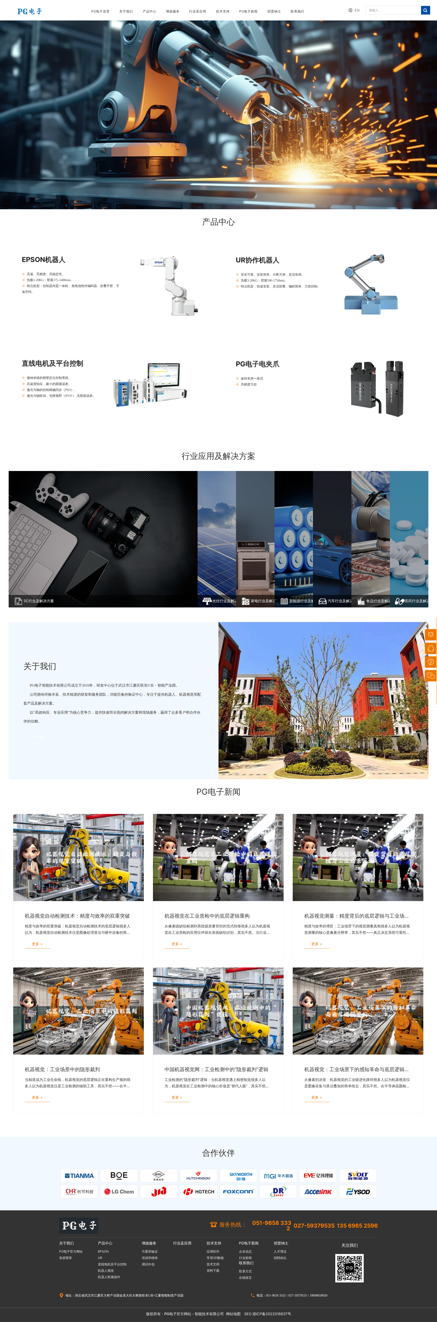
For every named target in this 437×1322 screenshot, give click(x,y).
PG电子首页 (100, 11)
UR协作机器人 (257, 260)
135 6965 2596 (357, 1226)
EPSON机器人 (44, 259)
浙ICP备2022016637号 (271, 1314)
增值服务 (173, 11)
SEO (248, 1314)
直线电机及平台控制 (52, 363)
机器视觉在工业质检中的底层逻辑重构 (207, 916)
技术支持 (223, 11)
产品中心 (149, 11)
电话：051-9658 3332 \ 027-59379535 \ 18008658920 (292, 1295)
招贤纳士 (274, 11)
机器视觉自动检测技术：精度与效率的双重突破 (77, 916)
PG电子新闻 (248, 11)
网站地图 (233, 1314)
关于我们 (126, 11)
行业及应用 (197, 11)
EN (357, 10)
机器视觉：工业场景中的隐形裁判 (62, 1069)
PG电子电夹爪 (257, 364)
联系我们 (297, 11)
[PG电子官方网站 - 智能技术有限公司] (29, 11)
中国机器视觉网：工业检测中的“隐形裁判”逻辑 (216, 1069)
